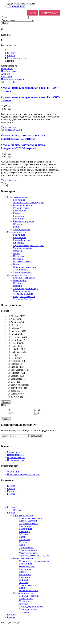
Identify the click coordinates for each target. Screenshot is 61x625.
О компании (13, 471)
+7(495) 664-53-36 (16, 6)
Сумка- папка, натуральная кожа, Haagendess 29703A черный (23, 137)
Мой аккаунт (13, 452)
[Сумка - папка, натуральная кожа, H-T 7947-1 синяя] (30, 82)
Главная (11, 52)
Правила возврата (16, 457)
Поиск (5, 23)
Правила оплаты (15, 460)
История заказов (15, 455)
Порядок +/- (7, 68)
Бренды (11, 494)
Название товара (9, 71)
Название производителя (14, 79)
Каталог (11, 55)
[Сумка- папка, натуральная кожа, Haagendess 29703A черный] (30, 130)
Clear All (5, 402)
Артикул (5, 74)
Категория (6, 76)
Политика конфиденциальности (23, 474)
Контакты (12, 491)
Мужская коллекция (17, 58)
